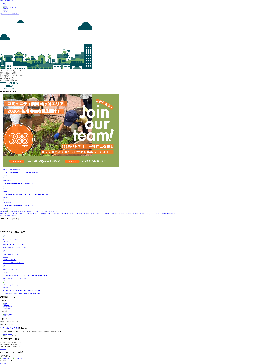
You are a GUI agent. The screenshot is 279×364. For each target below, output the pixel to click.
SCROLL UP (3, 363)
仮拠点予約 (16, 14)
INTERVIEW (6, 10)
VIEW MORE (3, 211)
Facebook (10, 334)
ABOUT (5, 3)
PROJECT (5, 8)
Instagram (5, 334)
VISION (5, 6)
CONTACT (6, 11)
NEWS (4, 4)
